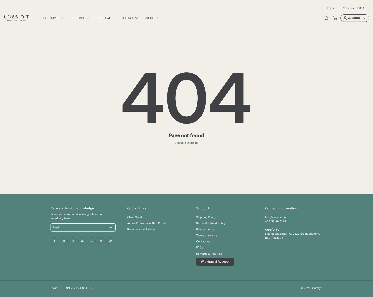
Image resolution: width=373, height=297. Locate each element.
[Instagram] (64, 241)
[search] (326, 18)
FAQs (199, 247)
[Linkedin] (92, 241)
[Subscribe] (110, 227)
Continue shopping (187, 142)
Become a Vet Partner (141, 229)
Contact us (203, 241)
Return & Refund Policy (210, 223)
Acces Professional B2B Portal (146, 223)
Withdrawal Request (215, 261)
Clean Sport (134, 217)
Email (56, 227)
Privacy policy (205, 229)
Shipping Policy (206, 217)
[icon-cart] (335, 18)
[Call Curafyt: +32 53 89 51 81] (110, 241)
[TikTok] (73, 241)
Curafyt (317, 288)
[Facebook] (54, 241)
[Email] (101, 241)
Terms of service (206, 235)
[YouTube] (82, 241)
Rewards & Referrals (209, 253)
